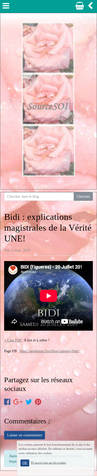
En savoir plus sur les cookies (48, 462)
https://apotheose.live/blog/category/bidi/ (49, 351)
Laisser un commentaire (24, 435)
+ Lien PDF (13, 340)
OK (25, 463)
